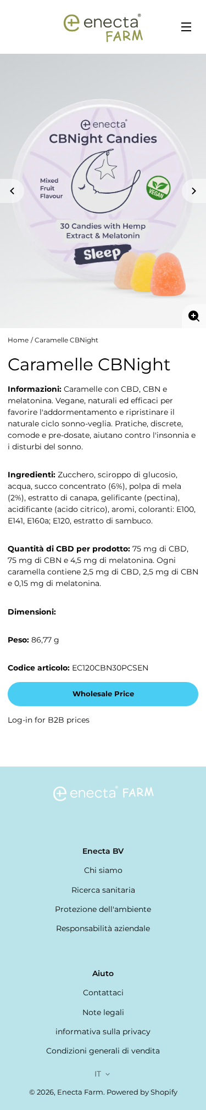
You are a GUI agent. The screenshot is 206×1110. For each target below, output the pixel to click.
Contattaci (103, 993)
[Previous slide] (12, 191)
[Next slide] (194, 191)
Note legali (103, 1012)
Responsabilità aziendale (103, 928)
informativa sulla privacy (103, 1031)
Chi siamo (103, 870)
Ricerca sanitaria (103, 890)
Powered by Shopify (142, 1092)
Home (18, 340)
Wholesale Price (103, 694)
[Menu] (186, 27)
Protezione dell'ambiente (103, 909)
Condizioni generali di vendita (103, 1051)
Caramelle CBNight (66, 340)
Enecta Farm (80, 1092)
